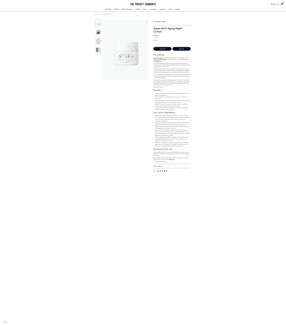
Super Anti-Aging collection (160, 59)
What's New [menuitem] (108, 9)
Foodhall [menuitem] (177, 9)
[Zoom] (146, 22)
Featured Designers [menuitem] (126, 9)
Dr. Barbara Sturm (159, 22)
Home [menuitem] (170, 9)
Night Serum (158, 61)
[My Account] (278, 4)
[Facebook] (158, 171)
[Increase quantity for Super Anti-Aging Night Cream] (159, 43)
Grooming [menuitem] (162, 9)
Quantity (155, 40)
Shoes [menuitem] (144, 9)
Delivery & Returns (158, 166)
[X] (160, 171)
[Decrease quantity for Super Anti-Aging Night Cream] (155, 43)
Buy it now (181, 49)
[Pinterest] (162, 171)
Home (96, 14)
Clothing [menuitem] (137, 9)
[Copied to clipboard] (167, 171)
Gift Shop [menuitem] (116, 9)
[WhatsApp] (164, 171)
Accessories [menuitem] (153, 9)
